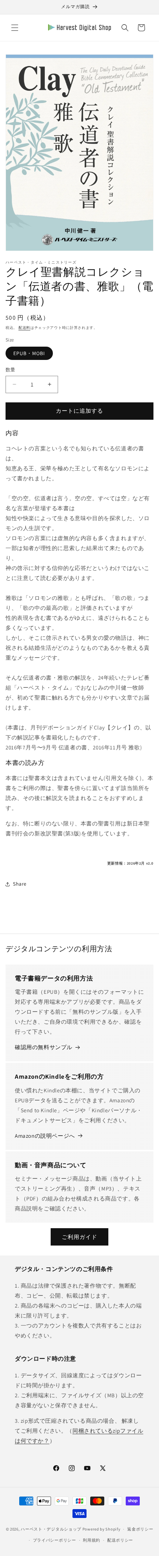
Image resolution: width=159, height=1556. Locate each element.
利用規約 (91, 1540)
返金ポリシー (140, 1529)
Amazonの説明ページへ (45, 1135)
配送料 (24, 327)
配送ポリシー (120, 1540)
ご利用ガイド (79, 1236)
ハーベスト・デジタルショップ (51, 1529)
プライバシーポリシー (54, 1540)
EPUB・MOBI (29, 353)
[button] (15, 28)
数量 (11, 370)
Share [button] (20, 883)
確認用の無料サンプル (43, 1047)
